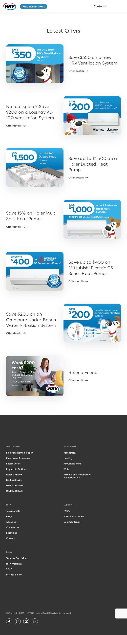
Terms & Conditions (16, 558)
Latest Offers (13, 463)
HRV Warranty (14, 563)
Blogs (9, 516)
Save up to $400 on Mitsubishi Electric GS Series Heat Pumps (90, 267)
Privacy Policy (14, 574)
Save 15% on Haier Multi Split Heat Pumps (31, 215)
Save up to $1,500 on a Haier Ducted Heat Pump (92, 164)
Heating (68, 458)
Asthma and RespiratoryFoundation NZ (77, 476)
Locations (11, 532)
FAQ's (67, 510)
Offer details (76, 71)
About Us (11, 521)
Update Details (14, 490)
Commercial (13, 527)
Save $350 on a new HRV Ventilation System (92, 60)
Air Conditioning (73, 463)
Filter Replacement (74, 516)
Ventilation (70, 452)
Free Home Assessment (18, 458)
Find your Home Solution (19, 452)
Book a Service (14, 480)
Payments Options (16, 469)
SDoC (9, 569)
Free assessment (33, 6)
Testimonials (13, 510)
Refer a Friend (83, 372)
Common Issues (72, 521)
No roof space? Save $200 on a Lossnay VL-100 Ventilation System (30, 112)
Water (67, 469)
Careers (10, 538)
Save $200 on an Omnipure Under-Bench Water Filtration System (31, 319)
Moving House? (14, 485)
